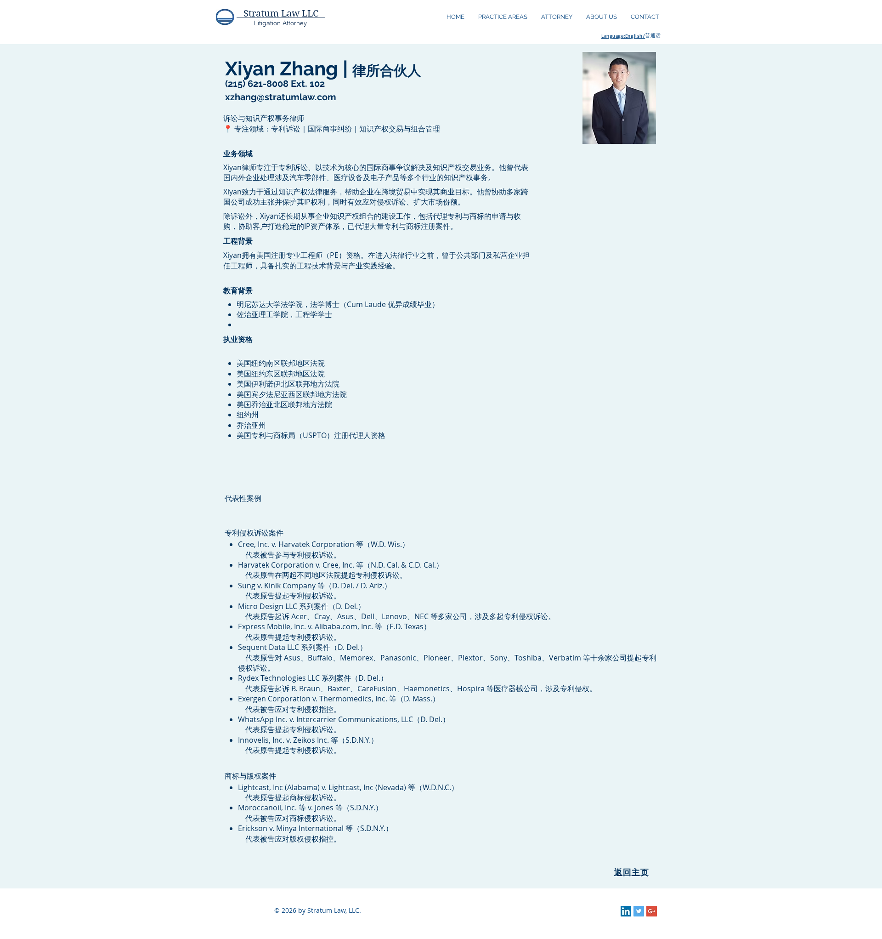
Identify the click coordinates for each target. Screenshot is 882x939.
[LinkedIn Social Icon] (626, 911)
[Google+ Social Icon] (651, 911)
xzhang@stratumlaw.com (280, 96)
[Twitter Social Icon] (638, 911)
